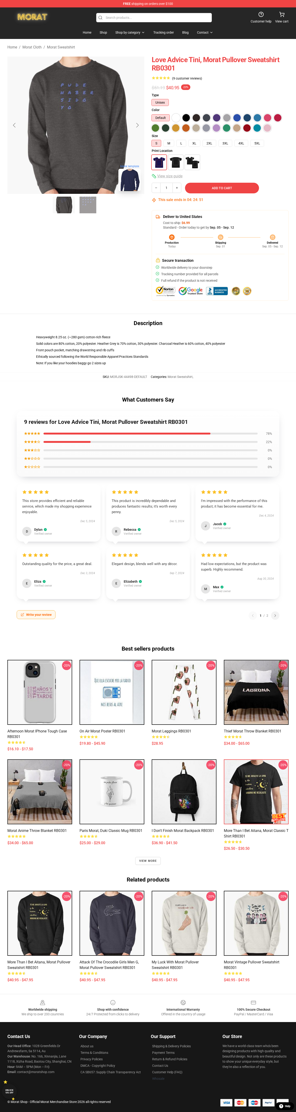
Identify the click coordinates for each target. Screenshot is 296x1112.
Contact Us (160, 1065)
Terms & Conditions (94, 1052)
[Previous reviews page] (253, 615)
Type (155, 95)
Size (155, 136)
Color (156, 110)
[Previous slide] (14, 125)
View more (148, 861)
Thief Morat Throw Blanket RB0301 (252, 731)
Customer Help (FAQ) (167, 1072)
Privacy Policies (91, 1059)
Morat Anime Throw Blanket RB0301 (37, 830)
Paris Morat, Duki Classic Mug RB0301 (111, 830)
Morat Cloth (32, 47)
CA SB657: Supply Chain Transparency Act (110, 1072)
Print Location (162, 151)
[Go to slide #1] (64, 205)
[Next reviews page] (275, 615)
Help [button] (287, 1106)
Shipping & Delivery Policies (171, 1046)
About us (86, 1046)
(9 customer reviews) (187, 78)
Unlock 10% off (9, 1091)
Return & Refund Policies (169, 1059)
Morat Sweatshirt (61, 47)
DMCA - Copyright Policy (97, 1065)
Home (12, 47)
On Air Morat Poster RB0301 (102, 731)
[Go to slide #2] (88, 205)
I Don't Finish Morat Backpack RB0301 (183, 830)
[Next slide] (137, 125)
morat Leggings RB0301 (171, 731)
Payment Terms (163, 1052)
